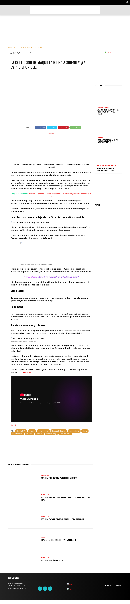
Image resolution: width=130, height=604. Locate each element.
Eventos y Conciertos (104, 107)
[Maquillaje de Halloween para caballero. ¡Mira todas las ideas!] (23, 497)
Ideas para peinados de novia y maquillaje (58, 539)
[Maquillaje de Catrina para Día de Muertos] (23, 477)
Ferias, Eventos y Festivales (106, 166)
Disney (85, 431)
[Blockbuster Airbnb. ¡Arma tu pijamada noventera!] (108, 127)
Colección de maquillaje (58, 431)
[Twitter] (45, 588)
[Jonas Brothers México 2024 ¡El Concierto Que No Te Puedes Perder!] (108, 97)
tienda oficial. (27, 372)
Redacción (22, 53)
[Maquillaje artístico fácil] (23, 559)
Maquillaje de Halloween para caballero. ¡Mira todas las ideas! (65, 498)
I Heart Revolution (17, 434)
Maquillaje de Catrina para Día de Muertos (59, 478)
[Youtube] (50, 588)
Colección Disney (74, 431)
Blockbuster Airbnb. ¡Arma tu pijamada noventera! (107, 141)
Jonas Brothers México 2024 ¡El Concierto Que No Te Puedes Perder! (107, 112)
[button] (127, 2)
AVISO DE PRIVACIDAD (113, 586)
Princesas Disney (51, 434)
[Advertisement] (65, 10)
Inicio (10, 48)
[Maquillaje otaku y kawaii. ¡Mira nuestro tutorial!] (23, 518)
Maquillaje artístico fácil (52, 560)
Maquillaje (38, 48)
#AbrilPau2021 (21, 431)
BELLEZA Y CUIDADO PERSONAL (23, 48)
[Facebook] (40, 588)
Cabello (44, 537)
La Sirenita (29, 434)
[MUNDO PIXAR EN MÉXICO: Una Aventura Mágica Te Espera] (108, 155)
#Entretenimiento (43, 431)
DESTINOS (100, 137)
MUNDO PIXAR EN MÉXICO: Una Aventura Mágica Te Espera (106, 169)
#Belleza (32, 431)
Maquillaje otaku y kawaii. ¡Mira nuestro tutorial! (62, 519)
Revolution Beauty (65, 434)
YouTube (13, 425)
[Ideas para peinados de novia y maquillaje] (23, 539)
